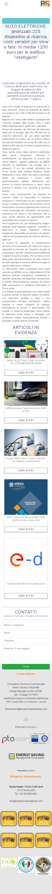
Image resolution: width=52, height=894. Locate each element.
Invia (26, 666)
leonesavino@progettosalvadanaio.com (26, 709)
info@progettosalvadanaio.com (26, 801)
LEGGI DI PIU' (26, 372)
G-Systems (31, 771)
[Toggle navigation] (6, 4)
